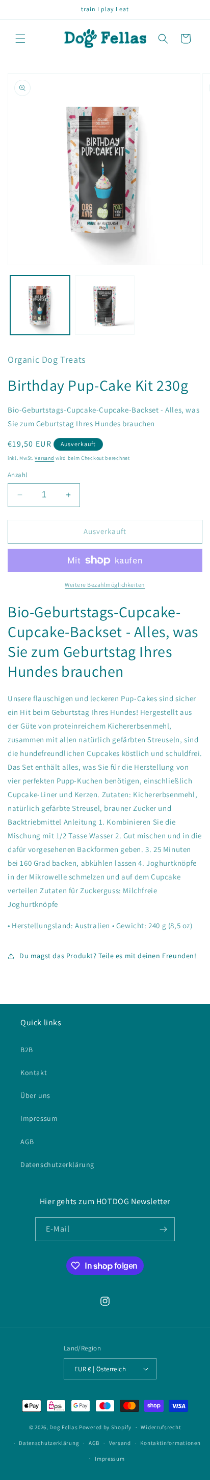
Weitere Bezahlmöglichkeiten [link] (105, 584)
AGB (27, 1141)
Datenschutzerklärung (57, 1164)
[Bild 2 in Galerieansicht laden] (105, 305)
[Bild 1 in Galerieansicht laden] (40, 305)
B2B (26, 1049)
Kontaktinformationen (170, 1442)
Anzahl (17, 474)
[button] (20, 38)
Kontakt (33, 1072)
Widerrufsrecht (161, 1427)
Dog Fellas (63, 1427)
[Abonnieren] (163, 1229)
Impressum (39, 1118)
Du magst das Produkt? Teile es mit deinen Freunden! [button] (108, 955)
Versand (44, 458)
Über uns (35, 1095)
